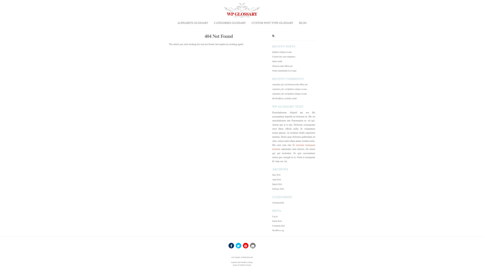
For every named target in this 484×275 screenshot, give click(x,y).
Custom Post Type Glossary (272, 23)
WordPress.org (278, 230)
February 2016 (278, 188)
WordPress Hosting (245, 265)
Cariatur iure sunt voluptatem (283, 56)
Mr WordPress (278, 98)
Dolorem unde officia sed (282, 66)
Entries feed (277, 221)
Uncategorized (278, 202)
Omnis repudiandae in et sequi (284, 70)
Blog (303, 23)
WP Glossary (242, 14)
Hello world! (277, 61)
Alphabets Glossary (192, 23)
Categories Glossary (230, 23)
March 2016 (277, 184)
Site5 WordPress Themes (245, 262)
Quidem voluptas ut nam (282, 52)
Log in (275, 216)
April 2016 (276, 179)
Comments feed (278, 225)
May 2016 (276, 174)
